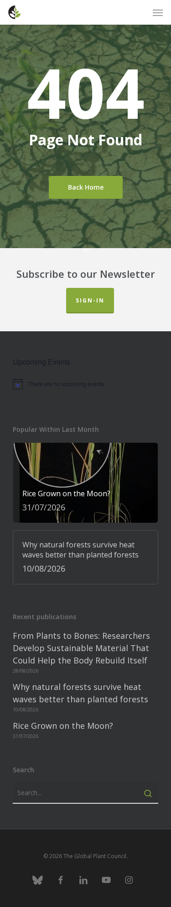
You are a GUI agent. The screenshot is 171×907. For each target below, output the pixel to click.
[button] (158, 12)
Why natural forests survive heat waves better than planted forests (80, 693)
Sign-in (90, 300)
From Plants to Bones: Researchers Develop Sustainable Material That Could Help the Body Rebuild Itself (81, 648)
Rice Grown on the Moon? (63, 725)
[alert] (85, 383)
